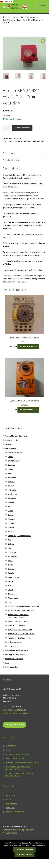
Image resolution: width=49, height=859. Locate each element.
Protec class (13, 598)
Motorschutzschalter (16, 625)
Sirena (10, 511)
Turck (10, 565)
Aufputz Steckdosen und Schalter (21, 634)
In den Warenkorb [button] (28, 346)
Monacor (11, 519)
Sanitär (8, 663)
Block (10, 548)
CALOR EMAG (13, 577)
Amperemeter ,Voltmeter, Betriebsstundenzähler (18, 616)
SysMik (11, 573)
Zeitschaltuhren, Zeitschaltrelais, (31, 141)
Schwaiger (12, 523)
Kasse (8, 799)
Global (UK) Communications (19, 536)
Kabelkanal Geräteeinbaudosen (21, 638)
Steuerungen (13, 646)
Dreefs (10, 457)
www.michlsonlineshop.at (14, 710)
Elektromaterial (17, 17)
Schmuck (9, 444)
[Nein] (46, 849)
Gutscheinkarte (11, 440)
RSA (9, 602)
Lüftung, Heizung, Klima (15, 654)
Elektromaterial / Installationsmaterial (23, 606)
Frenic (10, 590)
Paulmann (12, 498)
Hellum (11, 469)
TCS (9, 585)
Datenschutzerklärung (17, 754)
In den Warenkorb (22, 127)
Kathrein (11, 531)
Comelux (11, 465)
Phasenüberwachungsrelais (19, 621)
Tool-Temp (12, 494)
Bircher (14, 141)
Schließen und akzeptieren (24, 849)
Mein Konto (11, 795)
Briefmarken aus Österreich (16, 650)
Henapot (11, 481)
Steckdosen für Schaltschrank (20, 629)
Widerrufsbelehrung (15, 758)
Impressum (11, 746)
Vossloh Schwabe (15, 452)
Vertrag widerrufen (15, 812)
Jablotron (12, 552)
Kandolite (12, 477)
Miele (10, 560)
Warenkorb (11, 803)
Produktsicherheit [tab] (11, 160)
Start (7, 17)
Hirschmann (13, 556)
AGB (8, 750)
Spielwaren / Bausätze (14, 659)
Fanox (10, 581)
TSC (9, 506)
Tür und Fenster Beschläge (16, 436)
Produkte (10, 807)
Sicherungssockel (15, 642)
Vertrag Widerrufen (14, 724)
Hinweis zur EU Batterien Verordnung (23, 762)
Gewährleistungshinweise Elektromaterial (17, 767)
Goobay (11, 486)
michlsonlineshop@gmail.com (16, 713)
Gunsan (11, 569)
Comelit (11, 527)
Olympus (11, 594)
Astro (10, 540)
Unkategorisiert (11, 667)
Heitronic (12, 490)
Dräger (11, 515)
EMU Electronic (14, 461)
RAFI (10, 473)
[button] (43, 41)
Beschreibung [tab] (9, 153)
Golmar (11, 544)
